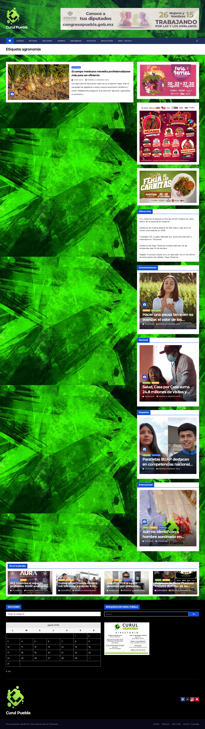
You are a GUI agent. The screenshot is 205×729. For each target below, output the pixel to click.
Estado (33, 41)
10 (8, 647)
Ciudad (20, 41)
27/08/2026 (150, 324)
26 (35, 658)
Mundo (61, 41)
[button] (197, 41)
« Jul (8, 671)
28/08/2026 (150, 396)
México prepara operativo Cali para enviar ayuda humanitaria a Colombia (165, 536)
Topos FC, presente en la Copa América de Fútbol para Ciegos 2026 (164, 464)
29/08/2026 (17, 590)
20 (49, 652)
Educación (107, 41)
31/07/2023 (79, 80)
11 (22, 647)
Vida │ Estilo (125, 41)
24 (8, 658)
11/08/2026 (149, 541)
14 (62, 647)
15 (76, 647)
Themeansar (53, 724)
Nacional (47, 41)
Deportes (146, 455)
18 (22, 652)
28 (62, 658)
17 (8, 652)
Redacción (163, 324)
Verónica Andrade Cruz (98, 80)
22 (76, 652)
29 (76, 658)
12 (35, 647)
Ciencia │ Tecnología (191, 724)
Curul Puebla (17, 27)
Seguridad (76, 41)
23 (90, 652)
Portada (162, 527)
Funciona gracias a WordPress (17, 724)
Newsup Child (40, 724)
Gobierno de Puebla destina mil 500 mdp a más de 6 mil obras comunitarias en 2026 (77, 586)
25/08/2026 (150, 469)
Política (91, 41)
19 (35, 652)
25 (22, 658)
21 (62, 652)
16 (90, 647)
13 (49, 647)
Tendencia (154, 310)
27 (49, 658)
